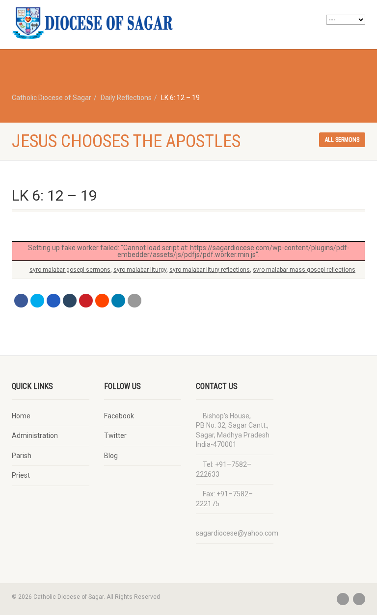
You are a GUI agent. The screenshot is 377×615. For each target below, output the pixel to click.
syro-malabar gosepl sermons (69, 269)
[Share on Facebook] (21, 301)
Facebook (119, 416)
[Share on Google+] (53, 301)
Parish (21, 456)
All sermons (342, 139)
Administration (35, 435)
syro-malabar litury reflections (209, 269)
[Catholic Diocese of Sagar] (96, 23)
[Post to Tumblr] (70, 301)
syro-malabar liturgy (139, 269)
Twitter (115, 435)
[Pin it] (86, 301)
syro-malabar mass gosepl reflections (304, 269)
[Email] (134, 301)
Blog (111, 456)
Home (21, 416)
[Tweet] (37, 301)
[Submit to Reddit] (102, 301)
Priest (21, 475)
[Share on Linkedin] (118, 301)
